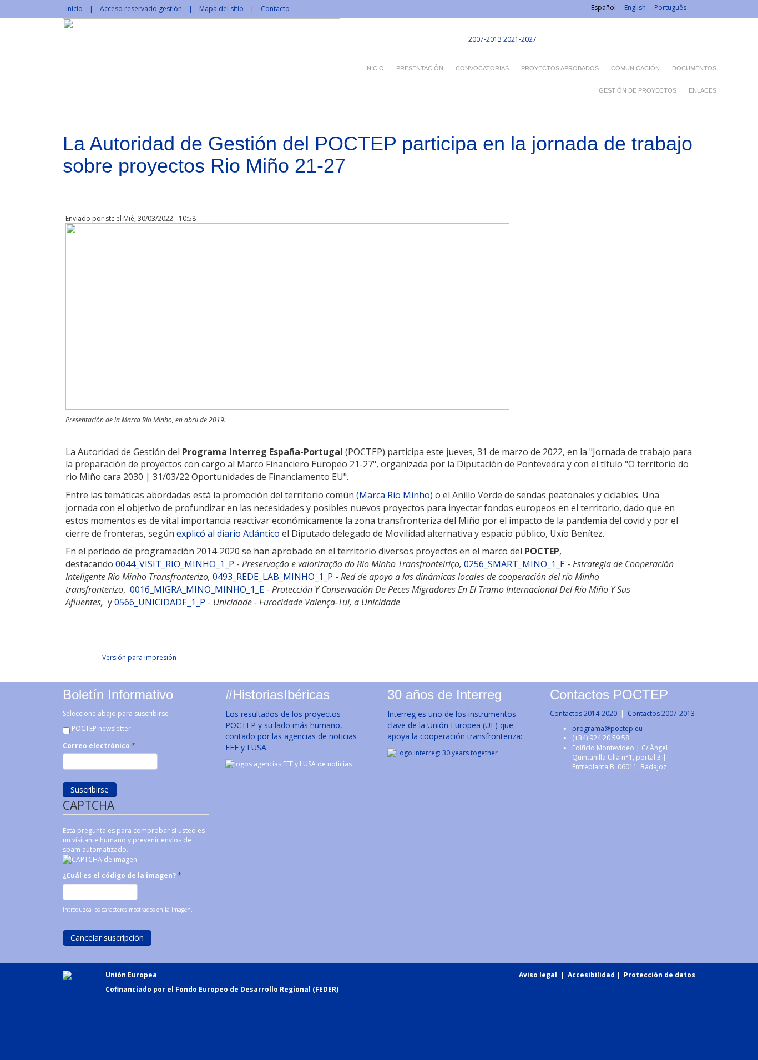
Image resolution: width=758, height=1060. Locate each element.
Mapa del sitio (221, 8)
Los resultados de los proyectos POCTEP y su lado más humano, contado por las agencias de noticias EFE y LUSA (291, 731)
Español (603, 7)
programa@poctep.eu (607, 728)
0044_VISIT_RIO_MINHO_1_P (174, 564)
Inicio (74, 8)
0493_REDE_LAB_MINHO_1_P (273, 577)
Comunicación (635, 68)
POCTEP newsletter (101, 728)
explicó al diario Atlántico (228, 533)
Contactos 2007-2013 (661, 713)
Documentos (694, 68)
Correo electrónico (99, 745)
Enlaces (702, 90)
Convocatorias (482, 68)
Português (670, 7)
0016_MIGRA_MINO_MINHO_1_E (197, 589)
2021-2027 (520, 39)
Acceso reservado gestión (141, 8)
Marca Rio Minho (394, 495)
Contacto (275, 8)
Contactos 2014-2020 (583, 713)
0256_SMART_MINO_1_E (514, 564)
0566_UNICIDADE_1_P (159, 602)
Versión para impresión (139, 657)
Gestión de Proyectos (637, 90)
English (635, 7)
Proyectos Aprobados (560, 68)
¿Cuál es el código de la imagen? (122, 875)
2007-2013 (484, 39)
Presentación (419, 68)
